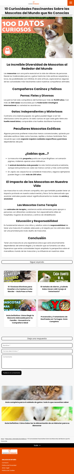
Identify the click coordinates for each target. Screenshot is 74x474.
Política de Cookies (8, 470)
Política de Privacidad (9, 465)
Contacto (5, 463)
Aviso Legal (5, 468)
